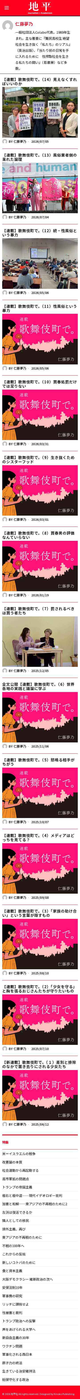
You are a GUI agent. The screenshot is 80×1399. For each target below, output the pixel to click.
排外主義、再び (14, 1229)
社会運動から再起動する (20, 1170)
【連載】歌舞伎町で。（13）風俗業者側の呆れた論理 (39, 157)
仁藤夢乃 (20, 141)
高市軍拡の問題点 (15, 1178)
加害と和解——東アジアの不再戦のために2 (34, 1203)
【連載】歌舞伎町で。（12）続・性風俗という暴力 (39, 233)
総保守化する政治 (15, 1379)
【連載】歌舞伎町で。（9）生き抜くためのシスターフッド (38, 459)
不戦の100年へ (13, 1245)
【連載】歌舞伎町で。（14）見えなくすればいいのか (39, 81)
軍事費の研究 (12, 1296)
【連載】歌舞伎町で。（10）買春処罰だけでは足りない (39, 384)
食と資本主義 (12, 1270)
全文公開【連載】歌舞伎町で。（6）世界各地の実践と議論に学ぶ (38, 686)
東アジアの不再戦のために (22, 1237)
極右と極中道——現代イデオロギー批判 (32, 1195)
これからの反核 (14, 1254)
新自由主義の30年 (15, 1337)
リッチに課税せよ (15, 1304)
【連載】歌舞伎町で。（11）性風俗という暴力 (39, 308)
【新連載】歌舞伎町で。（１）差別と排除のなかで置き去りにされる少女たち (39, 1064)
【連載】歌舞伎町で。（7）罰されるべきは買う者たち (38, 611)
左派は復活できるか (17, 1212)
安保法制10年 (12, 1287)
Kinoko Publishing (64, 1394)
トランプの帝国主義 (17, 1187)
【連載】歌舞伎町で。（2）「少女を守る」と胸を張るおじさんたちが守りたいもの (39, 989)
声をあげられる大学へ (19, 1329)
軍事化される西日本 (17, 1354)
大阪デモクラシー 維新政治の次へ (27, 1279)
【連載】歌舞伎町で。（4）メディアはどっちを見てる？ (38, 837)
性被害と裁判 (12, 1312)
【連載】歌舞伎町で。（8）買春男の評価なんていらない (38, 535)
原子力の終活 (12, 1362)
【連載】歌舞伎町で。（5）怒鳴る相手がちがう (38, 762)
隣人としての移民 (15, 1220)
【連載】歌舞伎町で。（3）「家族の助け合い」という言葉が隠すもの (39, 913)
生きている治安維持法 (19, 1371)
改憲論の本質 (12, 1162)
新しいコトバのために (19, 1262)
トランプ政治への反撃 (19, 1320)
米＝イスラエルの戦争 (19, 1153)
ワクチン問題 (12, 1346)
